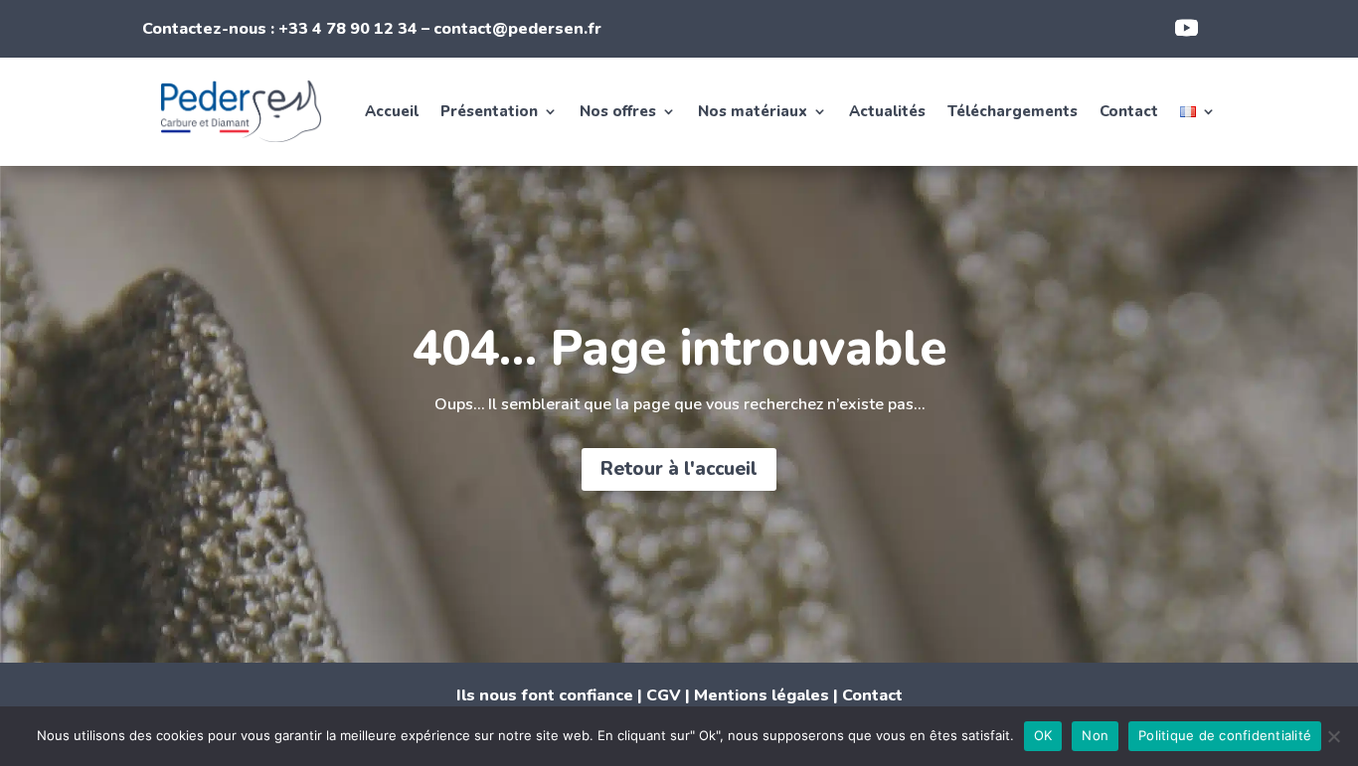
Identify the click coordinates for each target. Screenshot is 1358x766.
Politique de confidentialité (1224, 735)
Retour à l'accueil (679, 469)
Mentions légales (761, 695)
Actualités (887, 111)
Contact (1129, 111)
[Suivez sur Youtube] (1187, 28)
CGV (663, 695)
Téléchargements (1012, 111)
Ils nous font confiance (544, 695)
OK (1043, 735)
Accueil (392, 111)
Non (1095, 735)
